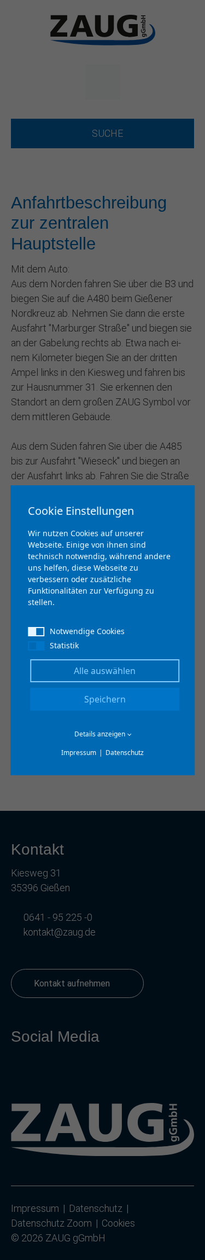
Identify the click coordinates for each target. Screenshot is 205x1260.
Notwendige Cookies (87, 631)
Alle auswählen (105, 671)
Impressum (78, 752)
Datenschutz (125, 752)
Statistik (64, 645)
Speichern (105, 699)
